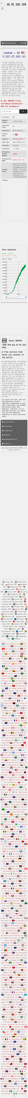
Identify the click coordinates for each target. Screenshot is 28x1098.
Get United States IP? (12, 755)
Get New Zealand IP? (15, 723)
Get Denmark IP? (20, 896)
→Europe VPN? (11, 592)
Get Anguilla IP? (20, 883)
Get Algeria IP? (12, 856)
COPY (23, 56)
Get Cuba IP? (14, 916)
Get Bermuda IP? (12, 886)
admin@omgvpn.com (10, 439)
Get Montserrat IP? (12, 765)
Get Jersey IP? (18, 780)
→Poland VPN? (12, 584)
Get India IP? (13, 713)
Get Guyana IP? (17, 962)
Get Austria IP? (17, 790)
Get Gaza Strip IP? (12, 1017)
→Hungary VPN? (18, 624)
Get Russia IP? (17, 698)
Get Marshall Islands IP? (13, 995)
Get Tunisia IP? (20, 822)
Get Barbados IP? (12, 1046)
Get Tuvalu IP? (12, 881)
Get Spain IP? (18, 814)
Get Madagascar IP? (15, 933)
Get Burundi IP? (13, 985)
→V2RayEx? (17, 639)
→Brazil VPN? (15, 629)
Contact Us (7, 443)
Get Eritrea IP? (10, 876)
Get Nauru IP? (9, 911)
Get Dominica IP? (13, 819)
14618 (15, 154)
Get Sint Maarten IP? (12, 730)
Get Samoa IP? (17, 772)
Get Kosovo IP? (12, 750)
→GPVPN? (20, 631)
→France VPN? (18, 599)
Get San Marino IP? (19, 878)
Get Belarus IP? (19, 836)
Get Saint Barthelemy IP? (17, 955)
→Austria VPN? (8, 614)
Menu (22, 43)
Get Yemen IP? (18, 767)
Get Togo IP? (22, 807)
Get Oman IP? (17, 743)
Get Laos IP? (14, 1059)
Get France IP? (20, 992)
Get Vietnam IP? (20, 1014)
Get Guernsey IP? (12, 851)
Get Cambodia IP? (12, 735)
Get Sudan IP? (13, 827)
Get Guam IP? (21, 693)
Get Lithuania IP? (20, 747)
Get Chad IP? (14, 893)
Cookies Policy (7, 431)
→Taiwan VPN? (19, 621)
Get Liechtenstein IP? (12, 777)
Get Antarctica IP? (19, 854)
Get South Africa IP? (12, 970)
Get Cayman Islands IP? (17, 688)
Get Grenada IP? (17, 869)
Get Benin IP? (20, 671)
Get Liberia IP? (13, 980)
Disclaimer (6, 435)
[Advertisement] (14, 26)
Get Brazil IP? (13, 668)
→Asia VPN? (19, 604)
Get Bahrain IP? (17, 1027)
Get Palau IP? (17, 1091)
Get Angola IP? (21, 703)
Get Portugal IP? (13, 950)
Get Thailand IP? (20, 1007)
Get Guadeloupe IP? (15, 1039)
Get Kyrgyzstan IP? (12, 649)
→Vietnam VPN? (8, 619)
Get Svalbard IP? (12, 1009)
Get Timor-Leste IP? (12, 673)
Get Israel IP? (9, 705)
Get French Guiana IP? (12, 799)
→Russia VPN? (19, 609)
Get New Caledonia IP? (12, 1079)
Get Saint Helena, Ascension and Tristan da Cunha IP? (13, 1024)
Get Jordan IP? (17, 659)
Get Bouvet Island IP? (15, 1086)
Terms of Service (8, 422)
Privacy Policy (7, 426)
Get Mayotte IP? (20, 888)
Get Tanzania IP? (20, 908)
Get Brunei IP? (21, 785)
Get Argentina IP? (14, 841)
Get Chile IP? (10, 1032)
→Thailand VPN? (18, 606)
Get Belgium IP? (20, 733)
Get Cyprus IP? (9, 891)
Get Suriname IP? (20, 1029)
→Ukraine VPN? (22, 614)
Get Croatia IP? (17, 844)
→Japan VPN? (22, 616)
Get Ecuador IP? (13, 760)
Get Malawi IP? (17, 1081)
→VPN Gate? (20, 619)
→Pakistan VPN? (9, 616)
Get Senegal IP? (12, 832)
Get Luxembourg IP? (12, 644)
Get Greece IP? (20, 752)
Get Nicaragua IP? (14, 945)
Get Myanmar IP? (13, 654)
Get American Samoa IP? (14, 691)
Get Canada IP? (20, 728)
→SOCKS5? (11, 636)
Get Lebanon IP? (21, 775)
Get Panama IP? (13, 960)
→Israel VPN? (8, 582)
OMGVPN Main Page (9, 43)
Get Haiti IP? (13, 1071)
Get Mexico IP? (9, 839)
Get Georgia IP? (19, 1076)
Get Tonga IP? (17, 1064)
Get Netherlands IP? (15, 925)
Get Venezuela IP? (20, 829)
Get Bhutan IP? (20, 663)
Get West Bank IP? (14, 708)
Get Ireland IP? (20, 874)
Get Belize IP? (21, 797)
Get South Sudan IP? (15, 804)
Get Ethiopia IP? (10, 696)
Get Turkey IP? (21, 967)
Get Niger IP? (18, 903)
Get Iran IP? (9, 824)
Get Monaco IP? (18, 918)
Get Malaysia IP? (12, 787)
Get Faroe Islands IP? (15, 683)
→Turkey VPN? (21, 611)
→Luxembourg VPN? (15, 594)
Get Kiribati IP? (20, 646)
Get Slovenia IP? (13, 901)
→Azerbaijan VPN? (15, 587)
